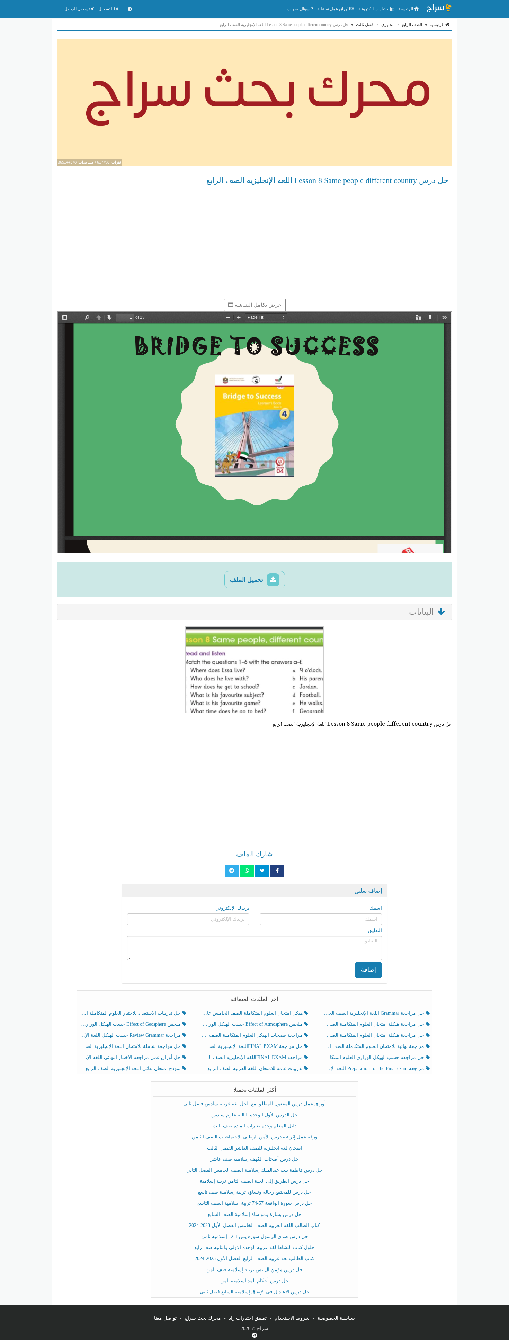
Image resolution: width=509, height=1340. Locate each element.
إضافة (368, 969)
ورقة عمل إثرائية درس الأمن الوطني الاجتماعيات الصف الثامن (255, 1136)
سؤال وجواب (299, 9)
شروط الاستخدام (292, 1318)
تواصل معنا (165, 1318)
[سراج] (438, 9)
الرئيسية (406, 9)
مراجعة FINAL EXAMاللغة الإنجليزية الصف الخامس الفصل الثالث (252, 1057)
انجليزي (387, 24)
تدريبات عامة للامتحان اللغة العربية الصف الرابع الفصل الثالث (252, 1068)
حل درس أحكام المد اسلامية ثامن (254, 1280)
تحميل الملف (247, 579)
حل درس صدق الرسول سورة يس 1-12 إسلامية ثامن (254, 1236)
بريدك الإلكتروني (232, 908)
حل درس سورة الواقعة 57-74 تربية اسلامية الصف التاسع (254, 1203)
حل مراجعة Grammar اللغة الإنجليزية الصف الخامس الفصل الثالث (374, 1013)
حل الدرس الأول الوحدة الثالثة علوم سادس (254, 1114)
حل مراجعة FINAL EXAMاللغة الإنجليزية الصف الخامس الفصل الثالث (252, 1046)
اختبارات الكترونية (374, 9)
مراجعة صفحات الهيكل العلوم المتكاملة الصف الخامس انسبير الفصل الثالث (252, 1035)
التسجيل (106, 9)
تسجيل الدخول (77, 9)
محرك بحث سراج (203, 1318)
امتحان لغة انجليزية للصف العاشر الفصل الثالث (254, 1148)
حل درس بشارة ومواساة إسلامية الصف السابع (255, 1214)
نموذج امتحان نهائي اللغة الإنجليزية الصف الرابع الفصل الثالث (130, 1068)
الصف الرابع (412, 24)
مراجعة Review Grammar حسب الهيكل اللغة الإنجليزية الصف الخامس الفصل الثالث (130, 1035)
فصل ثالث (365, 24)
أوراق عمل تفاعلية (333, 9)
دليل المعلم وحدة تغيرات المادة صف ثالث (254, 1125)
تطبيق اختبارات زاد (248, 1318)
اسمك (375, 908)
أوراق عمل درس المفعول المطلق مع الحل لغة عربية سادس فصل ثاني (254, 1103)
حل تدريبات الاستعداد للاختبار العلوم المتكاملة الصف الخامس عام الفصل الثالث (130, 1013)
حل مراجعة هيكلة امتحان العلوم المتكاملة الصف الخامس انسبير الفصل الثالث (374, 1024)
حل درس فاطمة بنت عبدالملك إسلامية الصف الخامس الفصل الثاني (254, 1170)
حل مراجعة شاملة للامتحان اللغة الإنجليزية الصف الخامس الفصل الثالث (130, 1046)
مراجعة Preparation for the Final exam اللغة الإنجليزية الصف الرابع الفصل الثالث (374, 1068)
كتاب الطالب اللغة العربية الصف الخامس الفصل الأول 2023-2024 (254, 1225)
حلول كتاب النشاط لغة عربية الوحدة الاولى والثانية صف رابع (254, 1247)
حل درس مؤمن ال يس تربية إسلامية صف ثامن (254, 1269)
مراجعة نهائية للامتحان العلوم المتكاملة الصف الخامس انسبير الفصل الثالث (374, 1046)
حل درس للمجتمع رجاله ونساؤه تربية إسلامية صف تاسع (254, 1192)
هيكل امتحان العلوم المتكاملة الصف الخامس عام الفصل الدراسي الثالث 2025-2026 (252, 1013)
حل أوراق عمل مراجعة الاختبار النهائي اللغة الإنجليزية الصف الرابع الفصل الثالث (130, 1057)
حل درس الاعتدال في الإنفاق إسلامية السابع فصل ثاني (255, 1291)
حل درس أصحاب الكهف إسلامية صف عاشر (254, 1159)
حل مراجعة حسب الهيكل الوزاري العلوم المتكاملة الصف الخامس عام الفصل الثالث (374, 1057)
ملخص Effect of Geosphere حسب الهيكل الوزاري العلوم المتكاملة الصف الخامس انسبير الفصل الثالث (130, 1024)
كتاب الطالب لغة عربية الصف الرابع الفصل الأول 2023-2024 (254, 1258)
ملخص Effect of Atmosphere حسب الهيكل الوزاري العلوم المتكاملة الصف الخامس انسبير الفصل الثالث (252, 1024)
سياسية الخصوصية (336, 1318)
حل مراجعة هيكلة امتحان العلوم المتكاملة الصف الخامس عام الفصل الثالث (374, 1035)
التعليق (375, 930)
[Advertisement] (254, 243)
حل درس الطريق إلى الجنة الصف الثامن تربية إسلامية (254, 1181)
